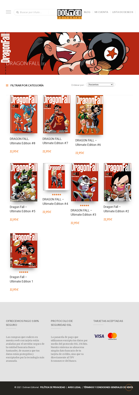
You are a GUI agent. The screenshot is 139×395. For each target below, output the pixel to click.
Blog (87, 12)
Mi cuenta (101, 12)
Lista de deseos (122, 12)
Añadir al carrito (89, 110)
